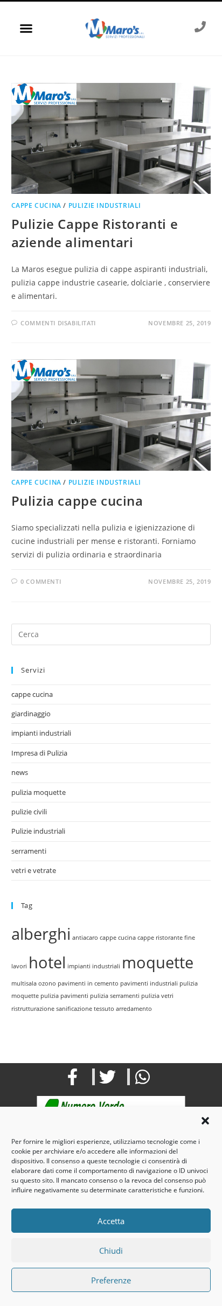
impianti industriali (41, 733)
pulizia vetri (157, 996)
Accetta (111, 1221)
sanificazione (74, 1008)
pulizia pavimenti (64, 996)
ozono (47, 983)
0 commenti (40, 581)
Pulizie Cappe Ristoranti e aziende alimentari (94, 233)
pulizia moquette (38, 792)
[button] (205, 1120)
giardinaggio (31, 713)
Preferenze (111, 1280)
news (19, 772)
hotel (47, 962)
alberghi (41, 934)
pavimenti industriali (149, 983)
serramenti (28, 851)
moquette (157, 962)
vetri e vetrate (33, 870)
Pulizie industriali (104, 205)
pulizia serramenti (115, 996)
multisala (24, 983)
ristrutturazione (32, 1008)
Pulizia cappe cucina (77, 500)
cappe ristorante (160, 937)
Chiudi (111, 1250)
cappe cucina (36, 205)
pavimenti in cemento (88, 983)
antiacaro (85, 937)
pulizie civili (29, 811)
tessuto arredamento (123, 1008)
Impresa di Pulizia (39, 753)
